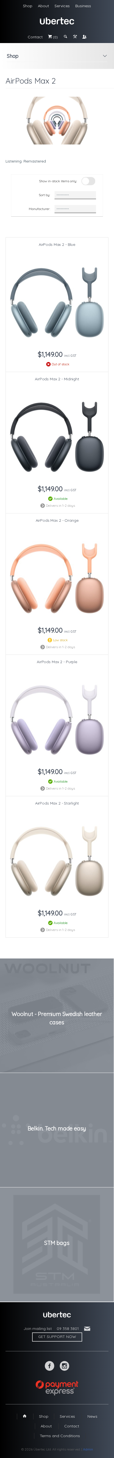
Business (83, 5)
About (43, 5)
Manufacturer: (39, 209)
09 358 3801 (68, 1328)
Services (62, 5)
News (92, 1416)
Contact (35, 36)
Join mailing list (38, 1328)
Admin (88, 1449)
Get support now (57, 1336)
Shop (27, 5)
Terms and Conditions (60, 1435)
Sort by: (44, 195)
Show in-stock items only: (58, 181)
